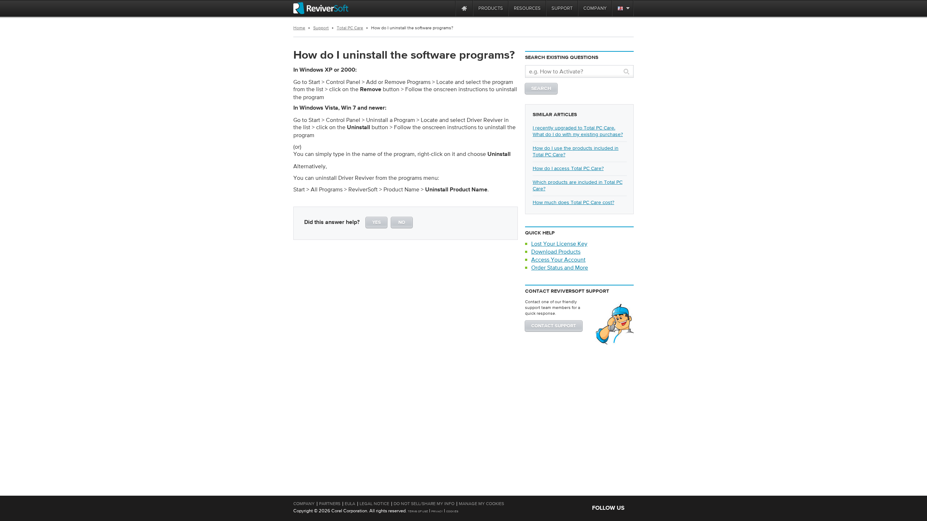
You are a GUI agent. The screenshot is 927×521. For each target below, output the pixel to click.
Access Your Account (558, 259)
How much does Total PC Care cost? (573, 202)
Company (304, 503)
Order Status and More (559, 267)
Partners (329, 503)
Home (299, 27)
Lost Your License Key (559, 243)
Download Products (555, 251)
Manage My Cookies (481, 503)
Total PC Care (350, 27)
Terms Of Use (418, 511)
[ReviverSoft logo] (320, 8)
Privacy (437, 511)
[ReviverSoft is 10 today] (448, 8)
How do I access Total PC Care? (568, 168)
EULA (350, 503)
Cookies (452, 511)
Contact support (553, 326)
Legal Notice (374, 503)
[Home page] (464, 8)
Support (321, 27)
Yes (376, 222)
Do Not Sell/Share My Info (424, 503)
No (401, 222)
